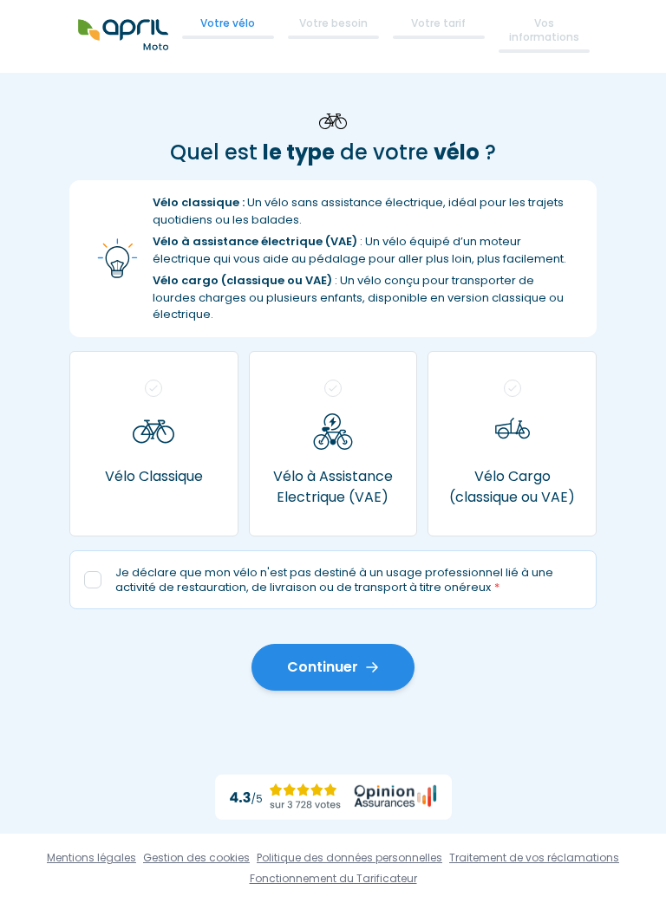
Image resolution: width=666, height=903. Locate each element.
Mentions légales (91, 857)
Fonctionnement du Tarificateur (333, 878)
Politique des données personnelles (349, 857)
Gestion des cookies (196, 857)
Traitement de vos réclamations (534, 857)
